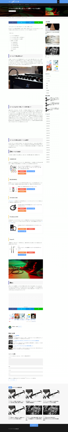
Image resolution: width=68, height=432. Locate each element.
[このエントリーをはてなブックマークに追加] (30, 22)
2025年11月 (48, 121)
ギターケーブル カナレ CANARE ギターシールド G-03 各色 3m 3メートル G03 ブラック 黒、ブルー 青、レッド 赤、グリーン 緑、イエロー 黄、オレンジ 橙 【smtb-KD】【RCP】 (30, 167)
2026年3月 (48, 116)
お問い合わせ (27, 4)
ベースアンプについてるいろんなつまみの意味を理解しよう (23, 345)
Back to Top (34, 425)
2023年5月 (48, 142)
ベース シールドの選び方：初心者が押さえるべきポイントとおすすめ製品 (51, 402)
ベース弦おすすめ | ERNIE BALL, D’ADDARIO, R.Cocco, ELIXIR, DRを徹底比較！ (26, 340)
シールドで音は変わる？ (14, 35)
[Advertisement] (26, 96)
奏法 (47, 83)
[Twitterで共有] (21, 22)
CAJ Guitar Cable (14, 45)
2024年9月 (48, 135)
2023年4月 (48, 145)
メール (10, 370)
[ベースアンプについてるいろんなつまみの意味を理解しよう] (11, 347)
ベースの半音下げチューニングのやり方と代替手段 (52, 44)
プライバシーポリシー (33, 4)
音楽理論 (47, 90)
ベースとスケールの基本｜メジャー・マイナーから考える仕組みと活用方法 (54, 109)
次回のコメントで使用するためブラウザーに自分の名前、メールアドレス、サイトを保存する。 (22, 378)
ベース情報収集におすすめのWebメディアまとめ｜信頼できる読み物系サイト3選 (54, 104)
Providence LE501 (15, 47)
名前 (9, 366)
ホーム (10, 4)
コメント (10, 357)
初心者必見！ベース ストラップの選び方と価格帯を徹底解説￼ (33, 402)
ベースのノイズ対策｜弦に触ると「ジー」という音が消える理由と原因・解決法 (17, 402)
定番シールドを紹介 (14, 40)
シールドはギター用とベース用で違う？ (17, 37)
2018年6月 (48, 159)
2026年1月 (48, 118)
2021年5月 (48, 147)
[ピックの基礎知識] (11, 337)
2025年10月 (48, 123)
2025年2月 (48, 130)
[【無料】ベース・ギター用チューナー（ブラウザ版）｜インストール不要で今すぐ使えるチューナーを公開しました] (47, 99)
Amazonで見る (22, 173)
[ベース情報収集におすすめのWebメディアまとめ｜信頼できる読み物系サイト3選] (47, 105)
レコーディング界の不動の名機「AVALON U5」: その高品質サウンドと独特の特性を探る (34, 419)
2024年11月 (48, 133)
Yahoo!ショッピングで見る (30, 171)
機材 (47, 85)
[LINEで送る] (38, 22)
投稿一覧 (19, 326)
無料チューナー (21, 4)
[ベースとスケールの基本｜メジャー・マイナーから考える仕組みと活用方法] (47, 110)
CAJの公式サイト (11, 200)
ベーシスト (48, 78)
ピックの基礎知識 (16, 335)
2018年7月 (48, 157)
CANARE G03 (14, 42)
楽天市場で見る (22, 171)
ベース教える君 (16, 428)
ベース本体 (47, 34)
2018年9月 (48, 152)
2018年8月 (48, 154)
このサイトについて (15, 4)
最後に (11, 50)
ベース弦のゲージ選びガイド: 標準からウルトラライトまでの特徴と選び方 (16, 418)
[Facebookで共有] (13, 22)
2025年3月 (48, 128)
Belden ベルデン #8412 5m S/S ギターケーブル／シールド (27, 186)
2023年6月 (48, 140)
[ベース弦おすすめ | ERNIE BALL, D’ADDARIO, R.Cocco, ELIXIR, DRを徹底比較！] (11, 342)
